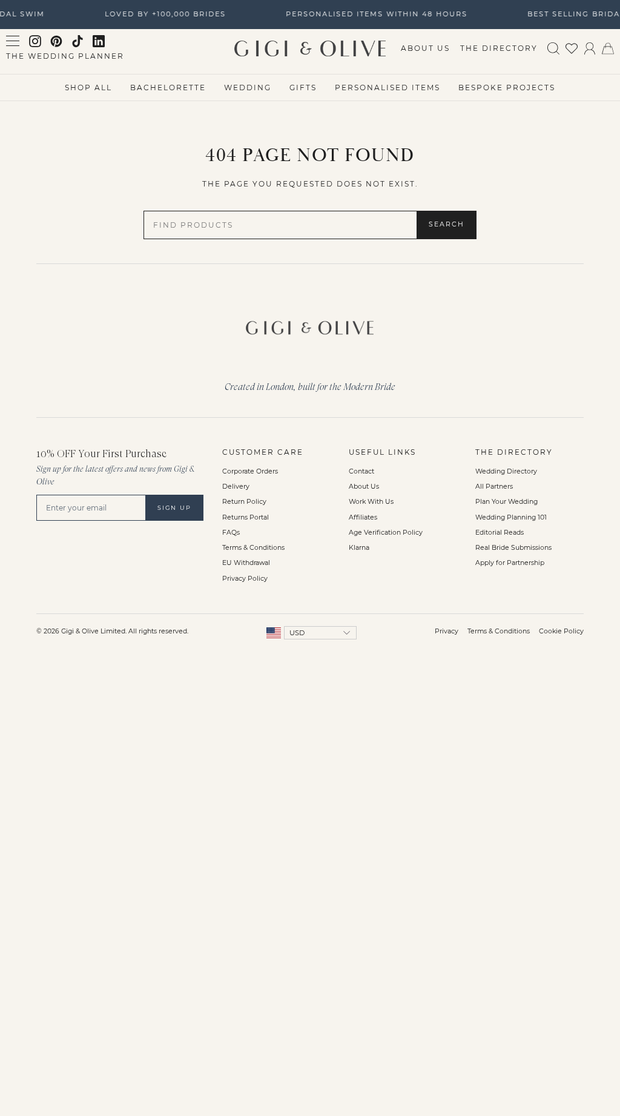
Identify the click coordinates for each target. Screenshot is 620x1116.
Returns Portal (245, 517)
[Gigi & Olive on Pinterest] (56, 41)
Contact (361, 471)
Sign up (174, 507)
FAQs (231, 533)
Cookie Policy (561, 631)
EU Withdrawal (246, 563)
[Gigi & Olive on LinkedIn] (99, 41)
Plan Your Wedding (506, 502)
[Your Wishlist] (572, 47)
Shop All (88, 87)
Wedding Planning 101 (511, 517)
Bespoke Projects (506, 87)
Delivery (235, 486)
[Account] (590, 47)
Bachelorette (168, 87)
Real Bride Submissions (513, 548)
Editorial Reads (499, 533)
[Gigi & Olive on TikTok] (77, 41)
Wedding (247, 87)
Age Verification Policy (386, 533)
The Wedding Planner (65, 56)
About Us (425, 48)
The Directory (499, 48)
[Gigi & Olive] (310, 325)
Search (446, 224)
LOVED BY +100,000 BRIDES (162, 14)
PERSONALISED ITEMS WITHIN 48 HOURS (374, 14)
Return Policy (244, 502)
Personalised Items (387, 87)
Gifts (303, 87)
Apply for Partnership (509, 563)
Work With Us (371, 502)
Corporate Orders (250, 471)
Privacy (446, 631)
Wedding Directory (506, 471)
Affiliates (363, 517)
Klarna (359, 548)
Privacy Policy (245, 579)
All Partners (494, 486)
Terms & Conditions (253, 548)
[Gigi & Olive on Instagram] (35, 41)
